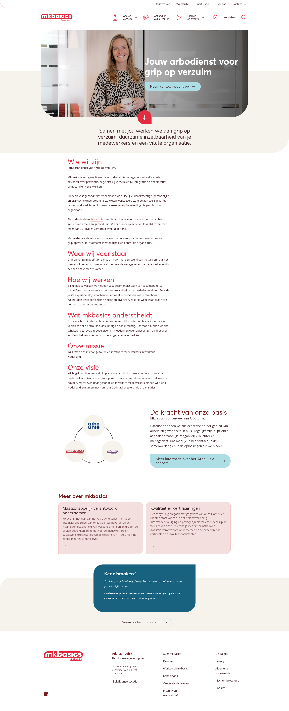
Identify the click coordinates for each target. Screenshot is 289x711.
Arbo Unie (96, 219)
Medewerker (162, 4)
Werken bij (182, 4)
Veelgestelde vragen (176, 683)
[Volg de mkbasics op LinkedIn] (46, 694)
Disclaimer (221, 654)
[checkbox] (100, 528)
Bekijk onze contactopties (128, 658)
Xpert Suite (202, 4)
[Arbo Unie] (57, 17)
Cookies (220, 688)
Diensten (168, 661)
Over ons (221, 4)
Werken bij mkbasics (176, 668)
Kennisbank (170, 676)
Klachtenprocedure (227, 680)
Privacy (219, 661)
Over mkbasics (172, 654)
